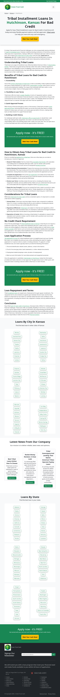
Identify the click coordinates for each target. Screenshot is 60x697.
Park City (43, 430)
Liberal (17, 392)
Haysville (16, 408)
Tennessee (17, 606)
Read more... (11, 478)
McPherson (43, 376)
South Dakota (17, 602)
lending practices (41, 165)
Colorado (16, 527)
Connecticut (17, 530)
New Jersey (43, 555)
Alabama (16, 507)
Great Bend (43, 372)
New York (43, 563)
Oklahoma (43, 578)
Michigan (16, 559)
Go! (54, 654)
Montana (16, 574)
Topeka (17, 344)
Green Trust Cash (17, 7)
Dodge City (43, 356)
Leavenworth (43, 344)
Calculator (26, 680)
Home (6, 13)
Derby (43, 360)
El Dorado (43, 380)
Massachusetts (17, 555)
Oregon (17, 587)
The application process (11, 238)
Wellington (43, 426)
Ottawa (43, 384)
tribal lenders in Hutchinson (31, 258)
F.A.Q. (7, 685)
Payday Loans (45, 685)
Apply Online (9, 679)
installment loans (12, 293)
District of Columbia (43, 610)
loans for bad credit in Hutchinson (20, 306)
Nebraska (17, 578)
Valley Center (43, 414)
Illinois (43, 519)
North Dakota (43, 570)
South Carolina (17, 598)
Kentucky (43, 534)
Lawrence (17, 352)
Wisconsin (43, 602)
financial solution (34, 314)
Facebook (44, 677)
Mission (17, 416)
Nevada (43, 547)
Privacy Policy (27, 684)
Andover (43, 368)
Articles (26, 677)
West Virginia (43, 598)
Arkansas (16, 519)
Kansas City (17, 340)
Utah (17, 614)
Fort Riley (43, 406)
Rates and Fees (10, 684)
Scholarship (27, 679)
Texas (16, 610)
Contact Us (27, 685)
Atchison (16, 412)
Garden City (43, 352)
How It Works (10, 682)
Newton (17, 396)
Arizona (17, 515)
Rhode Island (16, 595)
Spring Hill (43, 418)
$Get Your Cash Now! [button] (30, 39)
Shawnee (16, 356)
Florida (17, 538)
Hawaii (43, 511)
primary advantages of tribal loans (20, 83)
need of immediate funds (13, 52)
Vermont (16, 618)
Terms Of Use (27, 682)
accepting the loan (43, 184)
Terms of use (43, 694)
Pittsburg (16, 388)
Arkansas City (43, 388)
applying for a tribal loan (23, 157)
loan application (32, 174)
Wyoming (43, 606)
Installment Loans (46, 687)
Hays (17, 384)
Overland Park (17, 336)
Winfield (43, 392)
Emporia (16, 368)
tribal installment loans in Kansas (30, 224)
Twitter (43, 680)
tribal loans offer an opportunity (31, 118)
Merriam (16, 404)
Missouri (16, 570)
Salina (43, 336)
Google (43, 679)
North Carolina (43, 566)
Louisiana (43, 538)
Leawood (43, 348)
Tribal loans (24, 208)
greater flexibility (25, 95)
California (17, 523)
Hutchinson (43, 340)
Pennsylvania (16, 591)
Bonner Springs (43, 422)
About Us (8, 680)
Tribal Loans (51, 32)
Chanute (16, 432)
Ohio (43, 574)
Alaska (17, 511)
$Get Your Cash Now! (30, 141)
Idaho (43, 515)
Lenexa (17, 360)
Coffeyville (17, 428)
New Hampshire (43, 551)
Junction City (16, 380)
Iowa (43, 527)
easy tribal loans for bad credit (23, 55)
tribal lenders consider (36, 85)
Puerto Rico (43, 614)
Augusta (17, 424)
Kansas (12, 13)
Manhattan (43, 332)
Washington (43, 595)
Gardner (16, 372)
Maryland (16, 551)
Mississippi (17, 566)
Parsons (17, 420)
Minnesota (17, 563)
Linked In (43, 682)
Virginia (43, 591)
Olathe (17, 348)
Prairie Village (17, 376)
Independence (43, 410)
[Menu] (53, 7)
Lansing (43, 396)
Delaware (16, 534)
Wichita (17, 332)
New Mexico (43, 559)
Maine (17, 547)
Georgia (43, 507)
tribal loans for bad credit (18, 197)
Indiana (43, 523)
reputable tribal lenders (39, 162)
